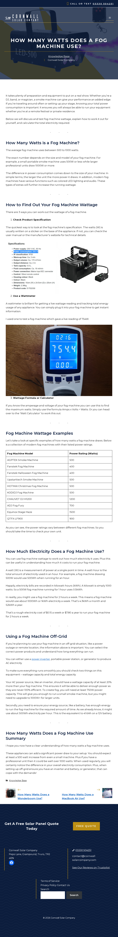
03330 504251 (103, 3)
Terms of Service (50, 881)
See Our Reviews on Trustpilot (91, 867)
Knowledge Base (59, 56)
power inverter (41, 659)
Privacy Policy (48, 885)
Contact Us (63, 885)
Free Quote (86, 826)
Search (45, 889)
